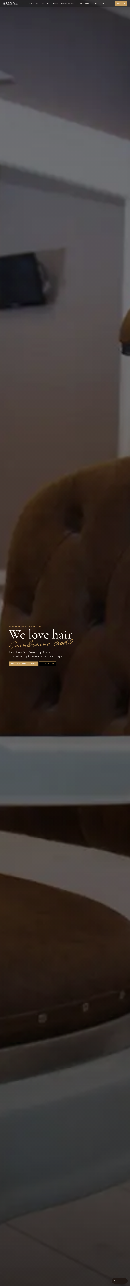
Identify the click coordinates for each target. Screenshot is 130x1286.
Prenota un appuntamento (23, 663)
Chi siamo (33, 3)
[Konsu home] (10, 3)
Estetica (99, 3)
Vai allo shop (48, 663)
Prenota (121, 3)
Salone (45, 3)
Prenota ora (119, 1281)
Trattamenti (85, 3)
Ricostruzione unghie (64, 3)
